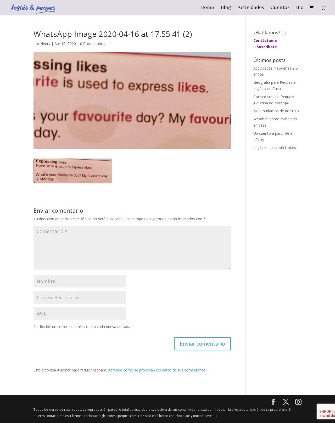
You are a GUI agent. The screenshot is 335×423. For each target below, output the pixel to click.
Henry (45, 43)
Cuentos (279, 8)
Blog (226, 8)
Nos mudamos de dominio (276, 110)
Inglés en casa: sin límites (274, 147)
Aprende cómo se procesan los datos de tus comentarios (157, 370)
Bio (300, 8)
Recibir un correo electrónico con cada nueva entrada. (85, 326)
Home (207, 8)
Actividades (250, 8)
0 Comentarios (92, 43)
